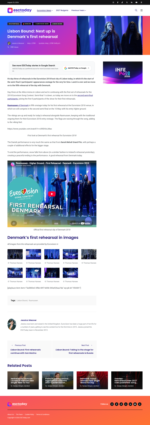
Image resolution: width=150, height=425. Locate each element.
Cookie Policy (29, 414)
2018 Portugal (14, 24)
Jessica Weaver (29, 320)
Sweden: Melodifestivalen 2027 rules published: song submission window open (126, 382)
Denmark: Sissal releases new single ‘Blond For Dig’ (90, 380)
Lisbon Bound (57, 24)
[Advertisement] (123, 102)
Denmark (27, 24)
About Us (10, 414)
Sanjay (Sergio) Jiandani (21, 386)
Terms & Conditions (42, 414)
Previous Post (20, 345)
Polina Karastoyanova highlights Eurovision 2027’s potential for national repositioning (56, 381)
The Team (19, 414)
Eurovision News (44, 10)
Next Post (85, 345)
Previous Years (77, 10)
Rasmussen (33, 300)
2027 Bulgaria (62, 10)
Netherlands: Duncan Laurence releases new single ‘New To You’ (22, 380)
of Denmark (18, 105)
